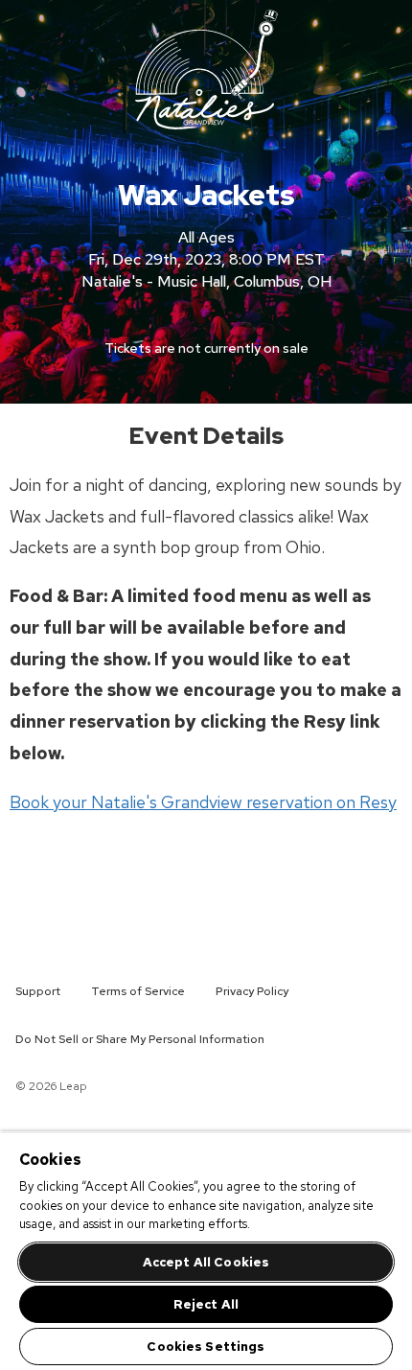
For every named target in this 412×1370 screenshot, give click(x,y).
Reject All (206, 1304)
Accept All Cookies (206, 1262)
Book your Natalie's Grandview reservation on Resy (203, 802)
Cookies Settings (205, 1346)
